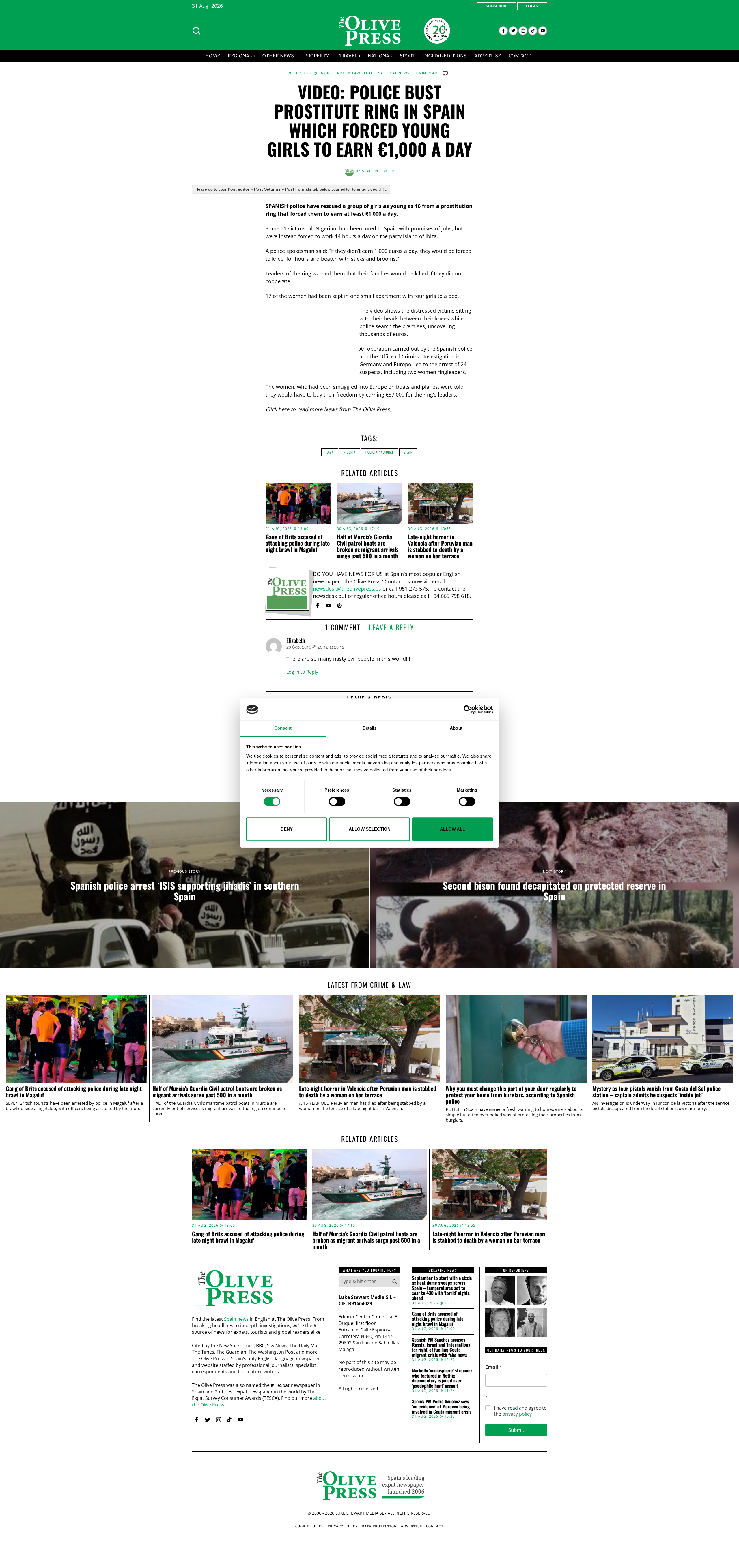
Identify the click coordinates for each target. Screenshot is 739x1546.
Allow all (452, 828)
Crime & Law (347, 73)
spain (408, 452)
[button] (394, 1281)
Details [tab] (370, 728)
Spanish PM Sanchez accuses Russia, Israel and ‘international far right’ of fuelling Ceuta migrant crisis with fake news (441, 1347)
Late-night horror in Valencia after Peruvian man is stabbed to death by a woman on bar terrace (440, 546)
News (330, 409)
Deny (287, 828)
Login (532, 6)
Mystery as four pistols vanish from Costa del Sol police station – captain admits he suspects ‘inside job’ (656, 1091)
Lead (369, 73)
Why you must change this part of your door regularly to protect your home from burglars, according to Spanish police (511, 1094)
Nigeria (350, 452)
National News (394, 73)
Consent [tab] (283, 728)
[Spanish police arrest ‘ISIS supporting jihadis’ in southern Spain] (184, 885)
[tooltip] (503, 30)
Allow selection (370, 828)
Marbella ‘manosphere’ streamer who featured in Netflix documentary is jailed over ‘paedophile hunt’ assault (442, 1378)
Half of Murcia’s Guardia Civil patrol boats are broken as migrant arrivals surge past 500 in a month (367, 546)
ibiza (330, 452)
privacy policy (517, 1414)
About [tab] (456, 728)
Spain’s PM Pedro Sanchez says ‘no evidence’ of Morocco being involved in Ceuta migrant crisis (441, 1406)
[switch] (337, 801)
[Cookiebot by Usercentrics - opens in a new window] (468, 709)
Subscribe (496, 6)
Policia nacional (379, 452)
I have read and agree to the (520, 1411)
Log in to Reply (302, 672)
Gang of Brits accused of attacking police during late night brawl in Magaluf (298, 543)
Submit (516, 1430)
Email (493, 1367)
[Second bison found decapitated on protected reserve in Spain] (554, 885)
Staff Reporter (378, 171)
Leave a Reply (391, 627)
